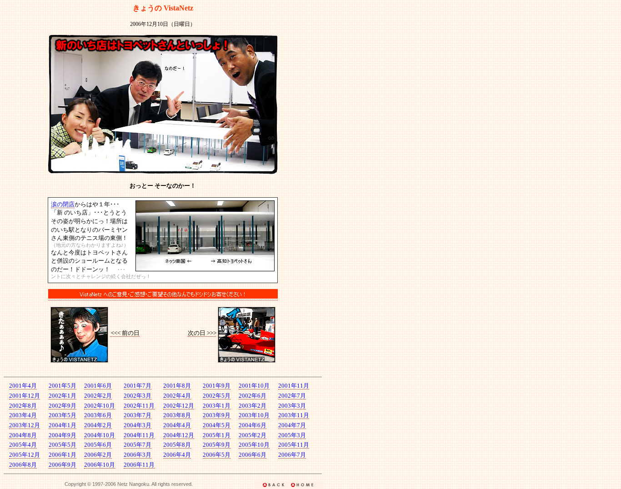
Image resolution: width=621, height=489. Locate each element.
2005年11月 (293, 444)
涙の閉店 (63, 204)
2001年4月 (23, 385)
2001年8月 (177, 385)
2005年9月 (216, 444)
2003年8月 (177, 415)
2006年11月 (139, 464)
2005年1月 (216, 435)
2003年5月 (62, 415)
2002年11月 (139, 405)
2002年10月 (99, 405)
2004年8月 (23, 435)
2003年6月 (98, 415)
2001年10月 (254, 385)
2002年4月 (177, 395)
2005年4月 (23, 444)
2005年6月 (98, 444)
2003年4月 (23, 415)
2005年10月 (254, 444)
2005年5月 (62, 444)
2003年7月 (137, 415)
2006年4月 (177, 454)
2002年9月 (62, 405)
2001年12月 (24, 395)
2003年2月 (252, 405)
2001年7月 (137, 385)
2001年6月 (98, 385)
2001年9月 (216, 385)
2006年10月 (99, 464)
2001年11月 (293, 385)
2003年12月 (24, 425)
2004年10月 (99, 435)
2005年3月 (292, 435)
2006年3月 (137, 454)
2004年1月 (62, 425)
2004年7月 (292, 425)
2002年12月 (178, 405)
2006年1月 (62, 454)
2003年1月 (216, 405)
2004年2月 (98, 425)
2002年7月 (292, 395)
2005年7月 (137, 444)
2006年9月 (62, 464)
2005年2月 (252, 435)
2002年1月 (62, 395)
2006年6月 (252, 454)
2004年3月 (137, 425)
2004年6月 (252, 425)
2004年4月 (177, 425)
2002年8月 (23, 405)
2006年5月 (216, 454)
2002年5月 (216, 395)
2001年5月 (62, 385)
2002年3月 (137, 395)
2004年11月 (139, 435)
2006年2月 (98, 454)
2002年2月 (98, 395)
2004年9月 (62, 435)
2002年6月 (252, 395)
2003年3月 (292, 405)
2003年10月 (254, 415)
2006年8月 (23, 464)
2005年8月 (177, 444)
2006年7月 (292, 454)
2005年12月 (24, 454)
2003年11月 (293, 415)
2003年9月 (216, 415)
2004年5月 (216, 425)
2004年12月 (178, 435)
